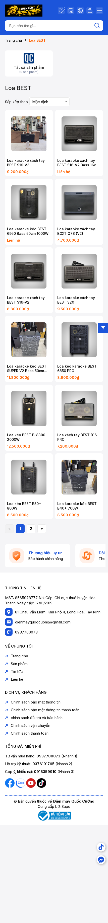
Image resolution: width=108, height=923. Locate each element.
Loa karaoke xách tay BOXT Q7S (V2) (76, 231)
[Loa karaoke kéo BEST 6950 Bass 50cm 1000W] (29, 202)
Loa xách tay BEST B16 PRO (77, 437)
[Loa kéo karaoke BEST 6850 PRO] (79, 340)
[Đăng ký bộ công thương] (54, 815)
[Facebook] (10, 782)
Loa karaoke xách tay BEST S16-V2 (26, 300)
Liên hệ (17, 679)
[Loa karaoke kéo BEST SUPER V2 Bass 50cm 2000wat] (29, 340)
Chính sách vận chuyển (30, 725)
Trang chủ (19, 656)
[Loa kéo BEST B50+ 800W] (29, 477)
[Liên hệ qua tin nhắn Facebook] (101, 859)
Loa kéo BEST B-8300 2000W (26, 437)
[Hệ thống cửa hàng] (71, 10)
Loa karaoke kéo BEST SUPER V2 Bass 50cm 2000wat (26, 368)
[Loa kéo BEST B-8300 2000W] (29, 408)
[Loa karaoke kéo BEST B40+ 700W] (79, 477)
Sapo (66, 806)
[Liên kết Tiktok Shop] (101, 847)
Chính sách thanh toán (29, 733)
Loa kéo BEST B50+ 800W (24, 506)
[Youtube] (31, 782)
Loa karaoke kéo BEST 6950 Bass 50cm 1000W (27, 231)
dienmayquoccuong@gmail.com (43, 622)
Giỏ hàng (90, 10)
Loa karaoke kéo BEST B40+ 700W (77, 506)
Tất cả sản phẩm (29, 67)
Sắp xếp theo (16, 101)
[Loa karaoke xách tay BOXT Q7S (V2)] (79, 202)
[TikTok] (41, 782)
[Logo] (24, 10)
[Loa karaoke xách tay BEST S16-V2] (29, 271)
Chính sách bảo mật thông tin (36, 702)
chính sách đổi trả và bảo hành (37, 717)
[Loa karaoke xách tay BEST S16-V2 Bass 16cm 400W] (79, 134)
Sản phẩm (19, 663)
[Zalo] (21, 782)
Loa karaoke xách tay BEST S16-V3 (26, 162)
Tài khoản (80, 10)
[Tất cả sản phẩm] (29, 57)
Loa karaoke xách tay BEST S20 (76, 300)
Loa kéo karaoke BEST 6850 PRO (77, 368)
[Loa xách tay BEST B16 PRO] (79, 408)
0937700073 (26, 632)
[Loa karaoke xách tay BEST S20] (79, 271)
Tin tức (17, 671)
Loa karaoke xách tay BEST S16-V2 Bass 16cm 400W (78, 162)
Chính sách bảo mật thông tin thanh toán (45, 709)
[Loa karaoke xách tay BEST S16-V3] (29, 134)
